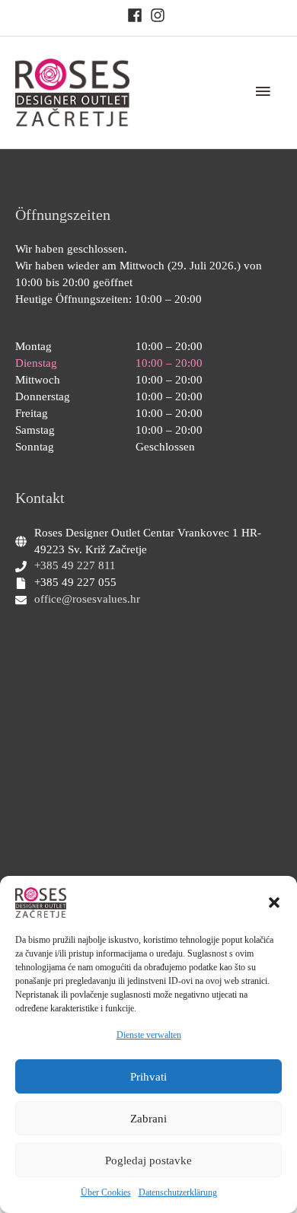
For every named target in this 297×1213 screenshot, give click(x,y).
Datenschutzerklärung (178, 1192)
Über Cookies (106, 1192)
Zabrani (148, 1119)
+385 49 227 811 (75, 565)
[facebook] (137, 15)
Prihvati (148, 1077)
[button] (274, 902)
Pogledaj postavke (148, 1160)
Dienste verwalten (149, 1035)
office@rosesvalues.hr (87, 599)
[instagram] (160, 15)
